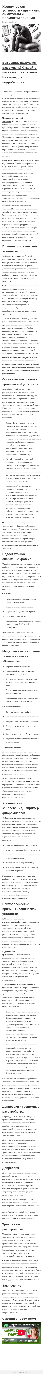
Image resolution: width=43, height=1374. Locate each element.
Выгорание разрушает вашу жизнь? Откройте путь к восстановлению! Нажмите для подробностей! (21, 72)
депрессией (19, 1212)
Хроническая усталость (12, 91)
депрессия (10, 140)
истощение (22, 262)
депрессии (16, 1199)
